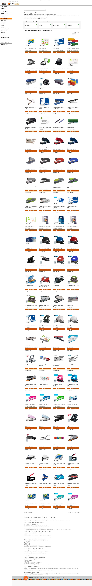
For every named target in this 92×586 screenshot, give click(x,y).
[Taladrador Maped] (59, 279)
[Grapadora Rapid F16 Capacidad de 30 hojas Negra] (31, 121)
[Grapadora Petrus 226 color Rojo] (59, 141)
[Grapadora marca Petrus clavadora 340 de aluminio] (73, 457)
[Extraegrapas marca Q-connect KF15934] (45, 437)
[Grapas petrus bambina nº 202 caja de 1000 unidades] (31, 319)
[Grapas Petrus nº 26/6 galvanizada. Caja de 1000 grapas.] (59, 200)
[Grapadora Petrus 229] (31, 160)
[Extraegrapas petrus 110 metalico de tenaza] (31, 101)
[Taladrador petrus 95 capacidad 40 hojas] (45, 319)
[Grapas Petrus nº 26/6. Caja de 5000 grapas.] (73, 200)
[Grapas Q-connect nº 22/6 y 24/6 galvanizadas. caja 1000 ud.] (73, 62)
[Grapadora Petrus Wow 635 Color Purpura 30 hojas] (73, 497)
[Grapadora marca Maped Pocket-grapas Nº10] (73, 339)
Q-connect (50, 15)
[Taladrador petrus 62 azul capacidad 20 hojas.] (73, 259)
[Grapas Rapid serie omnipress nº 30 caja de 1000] (31, 497)
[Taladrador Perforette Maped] (31, 279)
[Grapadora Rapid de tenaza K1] (73, 358)
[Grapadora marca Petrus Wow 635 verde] (59, 398)
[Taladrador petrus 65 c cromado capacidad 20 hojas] (59, 319)
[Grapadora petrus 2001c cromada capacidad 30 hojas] (45, 299)
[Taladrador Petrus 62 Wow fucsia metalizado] (59, 378)
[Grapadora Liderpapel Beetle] (45, 378)
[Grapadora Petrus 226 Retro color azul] (45, 418)
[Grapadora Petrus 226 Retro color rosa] (31, 418)
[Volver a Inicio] (25, 9)
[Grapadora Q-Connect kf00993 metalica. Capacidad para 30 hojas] (31, 200)
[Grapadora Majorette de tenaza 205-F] (59, 339)
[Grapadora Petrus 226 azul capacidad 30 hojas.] (73, 141)
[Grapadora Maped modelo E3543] (59, 418)
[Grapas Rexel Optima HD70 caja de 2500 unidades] (59, 457)
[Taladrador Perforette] (73, 81)
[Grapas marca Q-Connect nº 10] (45, 339)
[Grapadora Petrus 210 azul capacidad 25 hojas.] (31, 81)
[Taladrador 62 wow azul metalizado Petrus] (73, 378)
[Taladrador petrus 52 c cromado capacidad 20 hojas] (73, 319)
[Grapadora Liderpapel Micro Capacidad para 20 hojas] (45, 358)
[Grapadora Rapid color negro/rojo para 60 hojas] (73, 477)
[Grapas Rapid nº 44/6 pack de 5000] (73, 398)
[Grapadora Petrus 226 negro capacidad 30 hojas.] (45, 141)
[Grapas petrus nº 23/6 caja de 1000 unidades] (45, 101)
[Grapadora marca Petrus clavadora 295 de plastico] (31, 477)
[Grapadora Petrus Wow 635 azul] (45, 398)
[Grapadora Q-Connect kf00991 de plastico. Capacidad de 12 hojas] (59, 180)
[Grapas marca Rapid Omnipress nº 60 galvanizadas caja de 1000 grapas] (45, 497)
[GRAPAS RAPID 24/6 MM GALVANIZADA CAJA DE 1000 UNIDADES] (31, 42)
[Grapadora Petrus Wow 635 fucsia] (31, 398)
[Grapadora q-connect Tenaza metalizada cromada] (59, 358)
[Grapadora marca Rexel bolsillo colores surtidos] (59, 437)
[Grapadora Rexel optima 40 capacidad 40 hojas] (31, 378)
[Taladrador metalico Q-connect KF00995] (73, 279)
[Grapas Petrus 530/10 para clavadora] (73, 220)
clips (39, 18)
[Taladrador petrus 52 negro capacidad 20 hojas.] (45, 240)
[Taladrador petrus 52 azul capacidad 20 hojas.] (59, 240)
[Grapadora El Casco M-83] (31, 141)
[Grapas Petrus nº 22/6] (59, 42)
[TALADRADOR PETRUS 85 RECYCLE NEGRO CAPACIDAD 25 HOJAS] (59, 62)
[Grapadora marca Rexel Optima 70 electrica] (45, 457)
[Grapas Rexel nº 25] (31, 240)
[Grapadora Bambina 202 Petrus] (73, 121)
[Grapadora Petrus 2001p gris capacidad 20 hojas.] (31, 180)
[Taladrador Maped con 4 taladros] (31, 437)
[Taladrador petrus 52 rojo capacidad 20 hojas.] (73, 240)
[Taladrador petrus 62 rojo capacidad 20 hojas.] (59, 259)
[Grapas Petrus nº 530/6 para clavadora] (45, 220)
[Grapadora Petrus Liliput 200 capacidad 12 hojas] (73, 42)
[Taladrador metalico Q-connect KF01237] (31, 259)
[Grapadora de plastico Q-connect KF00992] (73, 180)
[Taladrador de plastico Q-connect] (45, 259)
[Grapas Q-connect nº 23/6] (45, 42)
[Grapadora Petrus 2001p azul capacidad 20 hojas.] (73, 160)
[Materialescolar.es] (13, 3)
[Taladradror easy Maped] (31, 358)
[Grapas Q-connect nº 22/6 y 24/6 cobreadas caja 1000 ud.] (31, 220)
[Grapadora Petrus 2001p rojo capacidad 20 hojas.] (59, 160)
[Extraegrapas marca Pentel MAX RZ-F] (59, 121)
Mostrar (75, 32)
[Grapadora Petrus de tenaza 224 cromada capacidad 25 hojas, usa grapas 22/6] (31, 339)
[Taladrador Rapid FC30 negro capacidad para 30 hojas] (45, 81)
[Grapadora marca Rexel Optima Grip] (31, 457)
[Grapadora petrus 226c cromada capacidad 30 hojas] (59, 299)
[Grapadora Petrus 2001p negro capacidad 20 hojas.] (45, 160)
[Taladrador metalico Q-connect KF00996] (31, 299)
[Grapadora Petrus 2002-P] (45, 180)
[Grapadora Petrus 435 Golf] (59, 81)
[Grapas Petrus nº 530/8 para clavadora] (59, 220)
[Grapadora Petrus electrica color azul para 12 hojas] (59, 477)
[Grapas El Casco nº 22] (73, 299)
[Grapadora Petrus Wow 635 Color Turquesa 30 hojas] (59, 497)
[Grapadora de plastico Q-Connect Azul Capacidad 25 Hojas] (59, 101)
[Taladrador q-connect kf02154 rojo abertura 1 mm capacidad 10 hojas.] (45, 279)
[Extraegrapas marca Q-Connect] (45, 62)
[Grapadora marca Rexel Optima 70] (73, 437)
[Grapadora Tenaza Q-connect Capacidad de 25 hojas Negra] (73, 101)
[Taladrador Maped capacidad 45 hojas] (73, 418)
